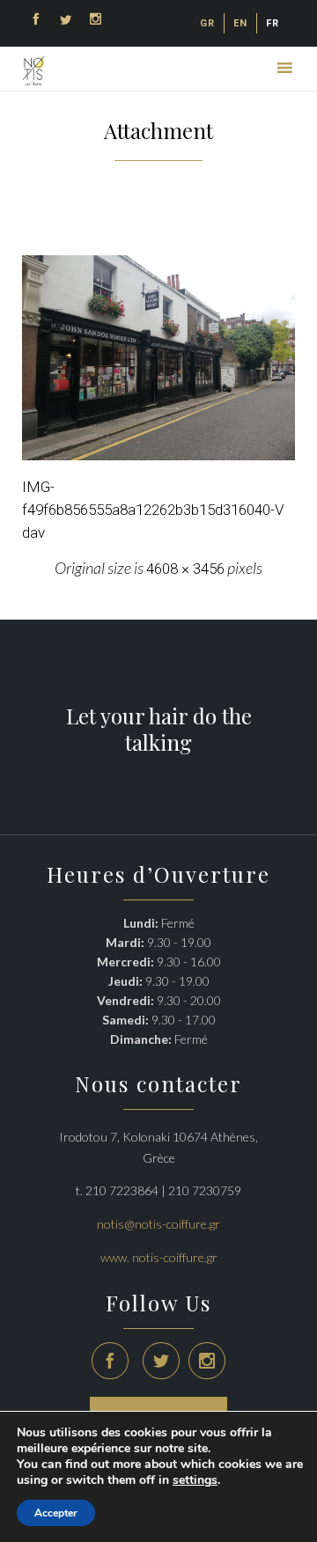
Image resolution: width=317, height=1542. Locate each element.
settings (195, 1480)
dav (33, 532)
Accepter (55, 1513)
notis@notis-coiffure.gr (158, 1223)
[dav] (158, 357)
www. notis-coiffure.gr (158, 1257)
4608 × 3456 (185, 568)
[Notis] (33, 71)
